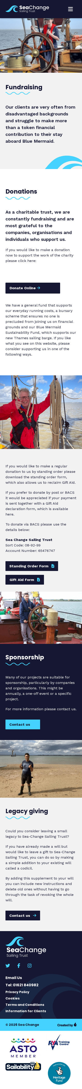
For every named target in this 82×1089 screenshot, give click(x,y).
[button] (70, 9)
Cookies (12, 998)
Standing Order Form (29, 566)
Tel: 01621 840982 (21, 985)
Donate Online (23, 288)
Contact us (20, 724)
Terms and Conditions (24, 1004)
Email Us (13, 977)
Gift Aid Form (22, 580)
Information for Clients (25, 1011)
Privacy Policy (17, 992)
